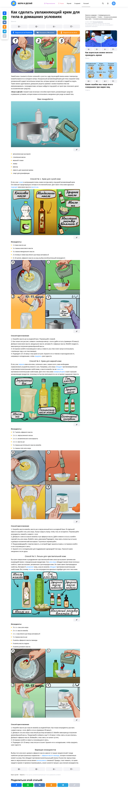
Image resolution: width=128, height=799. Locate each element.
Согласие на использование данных (102, 18)
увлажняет (30, 567)
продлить (38, 356)
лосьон (31, 569)
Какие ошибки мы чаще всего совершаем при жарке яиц (99, 85)
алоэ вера (52, 562)
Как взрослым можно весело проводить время (99, 53)
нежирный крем (59, 372)
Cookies (100, 17)
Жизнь (87, 58)
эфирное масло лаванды (50, 755)
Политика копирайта (90, 17)
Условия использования (110, 17)
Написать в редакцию (91, 15)
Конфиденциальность (104, 15)
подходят (14, 187)
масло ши (34, 187)
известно (60, 369)
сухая (21, 182)
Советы (87, 90)
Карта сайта (88, 18)
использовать (41, 760)
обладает (59, 367)
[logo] (21, 3)
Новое (62, 3)
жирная (21, 364)
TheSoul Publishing (98, 22)
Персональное (50, 3)
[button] (89, 49)
